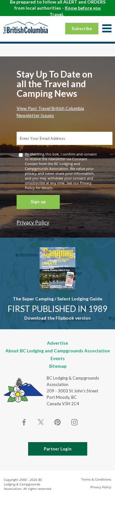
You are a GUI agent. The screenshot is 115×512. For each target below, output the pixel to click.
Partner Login (58, 448)
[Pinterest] (57, 422)
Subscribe (82, 28)
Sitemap (57, 366)
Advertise (57, 343)
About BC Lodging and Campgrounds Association (57, 350)
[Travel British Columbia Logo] (25, 27)
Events (57, 358)
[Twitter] (41, 421)
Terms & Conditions (96, 479)
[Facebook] (24, 422)
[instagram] (74, 422)
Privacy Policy (33, 222)
